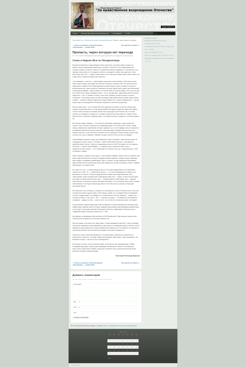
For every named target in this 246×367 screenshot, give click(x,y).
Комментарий (77, 284)
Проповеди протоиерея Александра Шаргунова (98, 40)
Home (82, 40)
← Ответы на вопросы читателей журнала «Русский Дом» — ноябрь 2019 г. (87, 46)
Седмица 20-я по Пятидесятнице (124, 55)
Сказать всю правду (150, 52)
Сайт (75, 313)
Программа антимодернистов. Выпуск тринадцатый (160, 58)
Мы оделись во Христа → (131, 45)
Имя (77, 301)
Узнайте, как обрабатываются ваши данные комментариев (120, 326)
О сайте (128, 33)
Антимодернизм (117, 33)
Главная (74, 33)
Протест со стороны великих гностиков (156, 55)
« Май (109, 358)
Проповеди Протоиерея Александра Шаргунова (95, 33)
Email (77, 307)
